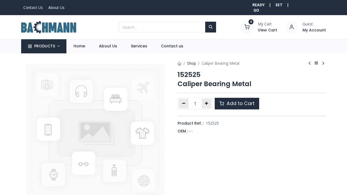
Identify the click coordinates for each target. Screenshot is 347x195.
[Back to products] (316, 63)
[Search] (210, 27)
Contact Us (33, 7)
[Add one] (207, 103)
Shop (191, 63)
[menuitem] (79, 46)
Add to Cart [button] (240, 103)
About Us (56, 7)
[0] (246, 26)
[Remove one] (184, 103)
